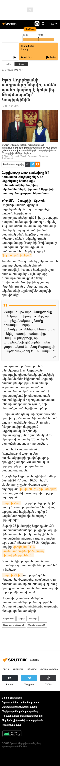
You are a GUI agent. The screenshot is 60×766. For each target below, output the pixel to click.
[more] (54, 356)
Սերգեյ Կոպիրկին (37, 624)
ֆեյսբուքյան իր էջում (16, 255)
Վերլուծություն (49, 669)
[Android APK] (11, 734)
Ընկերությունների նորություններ (20, 711)
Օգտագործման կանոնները (17, 702)
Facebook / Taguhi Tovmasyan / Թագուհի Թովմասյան (25, 157)
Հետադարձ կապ (11, 724)
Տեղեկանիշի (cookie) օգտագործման (22, 720)
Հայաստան (8, 618)
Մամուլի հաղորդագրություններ (19, 706)
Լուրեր (6, 669)
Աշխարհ (32, 669)
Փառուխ (33, 618)
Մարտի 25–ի (11, 503)
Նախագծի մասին (12, 697)
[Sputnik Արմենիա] (10, 25)
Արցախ (21, 618)
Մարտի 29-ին (12, 575)
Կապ (37, 702)
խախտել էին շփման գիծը (38, 489)
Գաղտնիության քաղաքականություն (22, 715)
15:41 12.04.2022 (10, 105)
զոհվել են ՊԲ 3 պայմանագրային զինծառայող (23, 549)
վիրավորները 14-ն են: (17, 555)
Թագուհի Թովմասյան (13, 624)
